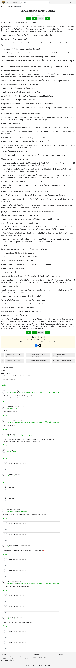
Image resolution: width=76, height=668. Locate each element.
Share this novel (39, 337)
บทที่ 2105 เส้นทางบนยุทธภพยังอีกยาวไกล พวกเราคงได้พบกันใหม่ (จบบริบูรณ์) (38, 392)
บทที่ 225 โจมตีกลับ (23, 511)
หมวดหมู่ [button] (14, 2)
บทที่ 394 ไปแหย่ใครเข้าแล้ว (25, 436)
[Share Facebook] (36, 345)
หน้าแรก (9, 2)
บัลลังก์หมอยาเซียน (12, 6)
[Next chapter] (47, 18)
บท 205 (20, 6)
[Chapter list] (34, 18)
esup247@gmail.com (43, 657)
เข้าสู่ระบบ (72, 2)
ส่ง (4, 385)
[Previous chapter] (28, 18)
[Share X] (39, 345)
